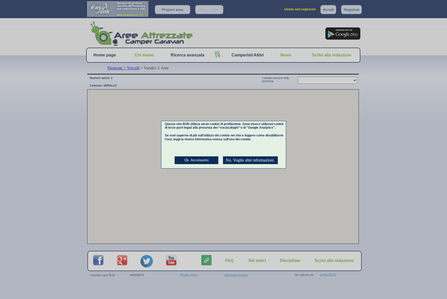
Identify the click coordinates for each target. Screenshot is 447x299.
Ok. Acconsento (196, 160)
